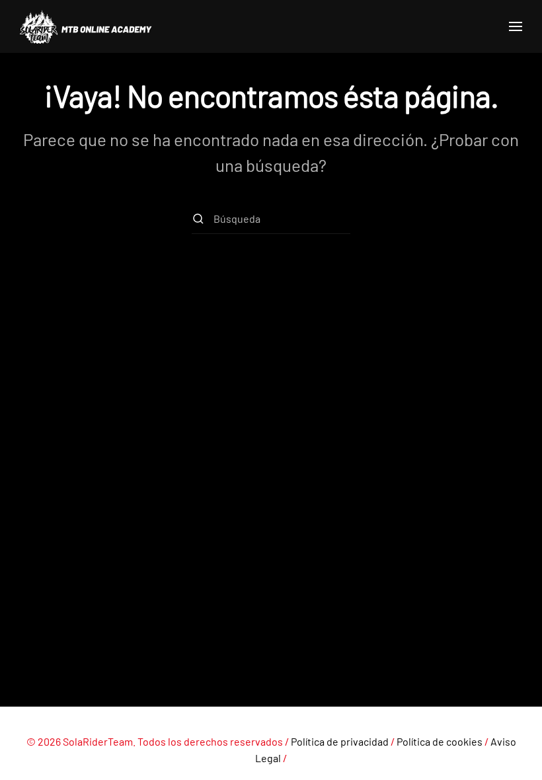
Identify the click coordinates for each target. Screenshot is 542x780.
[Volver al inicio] (86, 26)
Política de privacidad (340, 741)
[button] (515, 26)
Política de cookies (440, 741)
